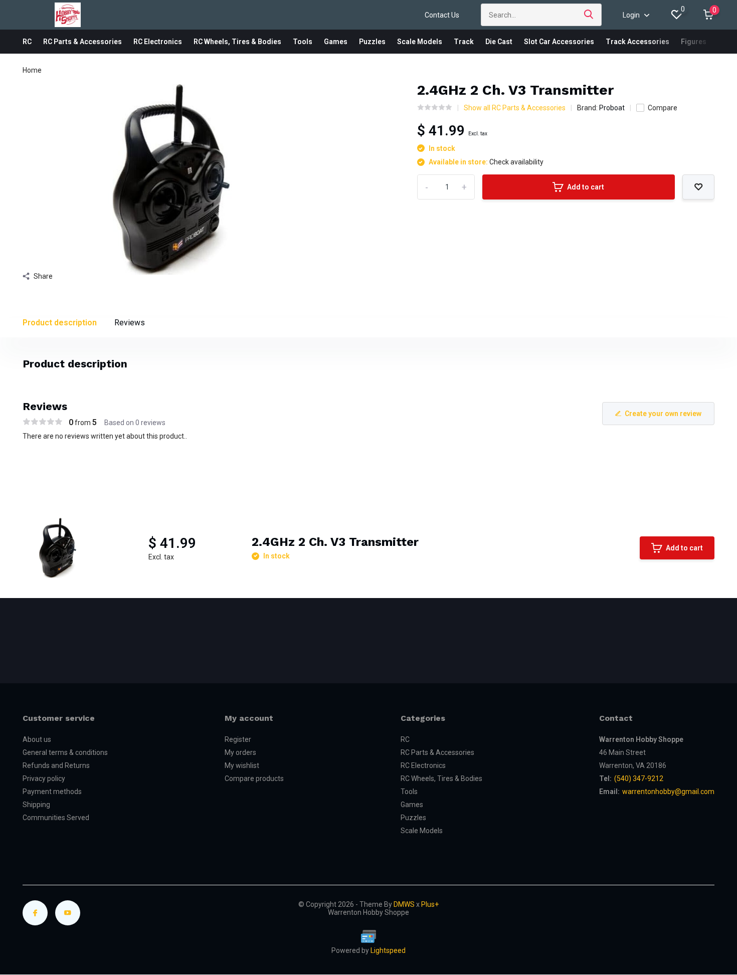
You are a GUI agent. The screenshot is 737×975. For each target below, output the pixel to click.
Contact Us (442, 15)
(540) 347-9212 (638, 778)
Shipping (36, 805)
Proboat (612, 108)
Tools (302, 42)
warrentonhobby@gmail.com (668, 792)
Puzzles (372, 42)
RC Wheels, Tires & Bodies (237, 42)
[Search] (589, 15)
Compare (662, 108)
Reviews (129, 322)
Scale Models (419, 42)
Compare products (254, 778)
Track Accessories (637, 42)
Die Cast (498, 42)
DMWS (404, 904)
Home (32, 70)
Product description (60, 322)
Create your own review (663, 414)
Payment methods (52, 792)
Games (335, 42)
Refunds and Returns (56, 765)
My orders (240, 752)
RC (27, 42)
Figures (693, 42)
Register (238, 739)
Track (464, 42)
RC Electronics (157, 42)
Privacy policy (44, 778)
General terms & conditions (65, 752)
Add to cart (585, 187)
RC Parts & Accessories (82, 42)
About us (37, 739)
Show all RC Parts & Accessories (515, 108)
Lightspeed (388, 950)
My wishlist (242, 765)
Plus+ (430, 904)
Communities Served (56, 818)
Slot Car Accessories (559, 42)
